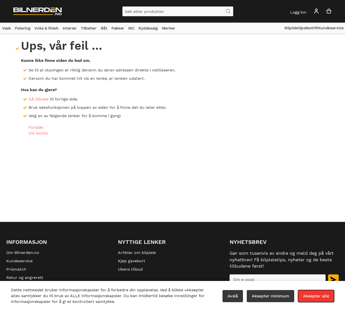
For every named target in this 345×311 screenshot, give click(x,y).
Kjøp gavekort (131, 260)
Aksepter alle (316, 296)
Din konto (38, 133)
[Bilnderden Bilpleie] (37, 11)
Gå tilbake (38, 99)
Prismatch (16, 269)
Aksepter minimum (270, 296)
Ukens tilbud (130, 269)
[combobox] (177, 11)
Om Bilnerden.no (22, 252)
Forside (36, 127)
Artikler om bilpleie (137, 252)
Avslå (233, 296)
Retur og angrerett (24, 277)
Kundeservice (19, 260)
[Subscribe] (333, 279)
